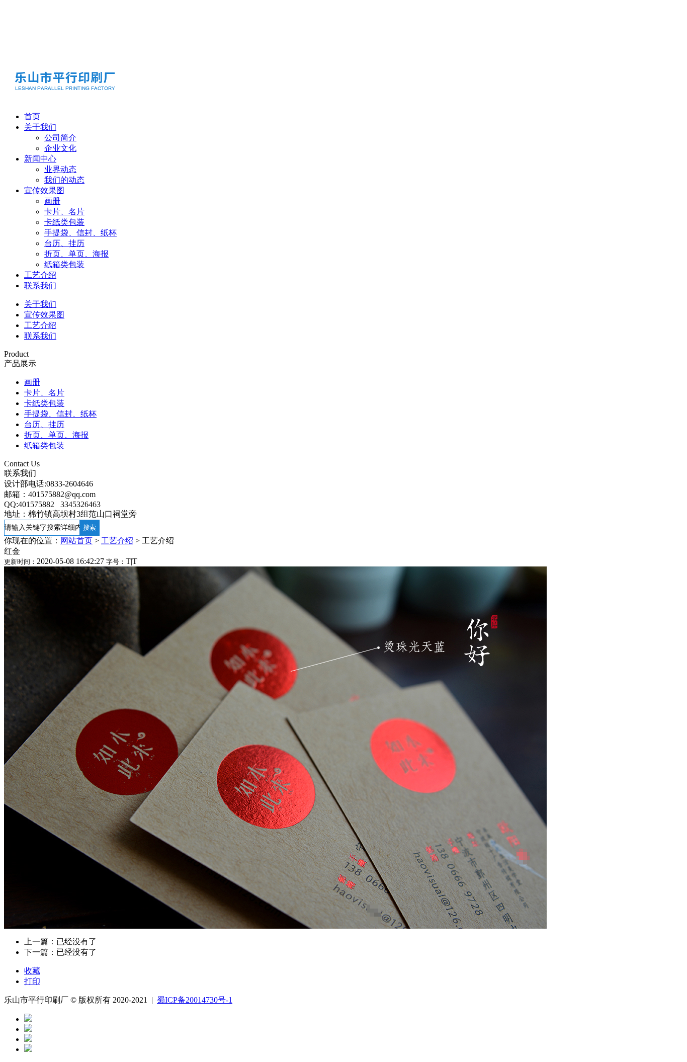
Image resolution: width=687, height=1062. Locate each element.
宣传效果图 (44, 190)
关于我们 (40, 127)
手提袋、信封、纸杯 (80, 232)
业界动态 (60, 169)
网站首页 (76, 540)
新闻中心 (40, 158)
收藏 (32, 970)
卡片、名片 (64, 211)
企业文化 (60, 148)
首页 (32, 116)
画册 (52, 201)
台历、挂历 (64, 243)
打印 (32, 981)
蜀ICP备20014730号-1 (194, 1000)
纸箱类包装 (64, 264)
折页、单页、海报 (76, 254)
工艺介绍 (40, 275)
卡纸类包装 (64, 222)
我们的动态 (64, 180)
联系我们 (40, 285)
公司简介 (60, 137)
